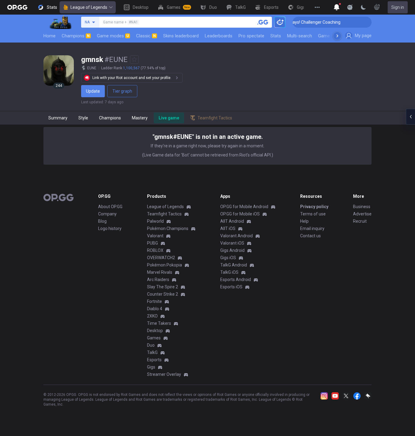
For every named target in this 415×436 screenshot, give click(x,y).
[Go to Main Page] (17, 7)
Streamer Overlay (164, 374)
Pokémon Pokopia (164, 265)
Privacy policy (314, 206)
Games (154, 337)
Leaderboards (218, 36)
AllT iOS (227, 228)
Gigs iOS (228, 257)
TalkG (152, 352)
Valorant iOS (232, 243)
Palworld (155, 221)
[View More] (317, 7)
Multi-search (299, 36)
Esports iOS (231, 286)
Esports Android (235, 279)
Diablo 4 (154, 308)
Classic (146, 36)
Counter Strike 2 (162, 294)
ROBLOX (155, 250)
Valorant (155, 235)
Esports (154, 359)
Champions (76, 36)
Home (49, 36)
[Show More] (337, 7)
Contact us (310, 235)
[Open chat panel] (410, 117)
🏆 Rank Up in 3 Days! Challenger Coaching (296, 22)
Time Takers (159, 323)
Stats (275, 36)
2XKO (152, 316)
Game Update (331, 36)
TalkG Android (233, 265)
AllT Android (232, 221)
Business (361, 206)
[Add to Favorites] (134, 59)
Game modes (113, 36)
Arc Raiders (158, 279)
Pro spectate (251, 36)
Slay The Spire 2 (162, 286)
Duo (151, 345)
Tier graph (122, 91)
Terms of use (313, 213)
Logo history (110, 228)
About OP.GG (110, 206)
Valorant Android (236, 235)
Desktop (155, 330)
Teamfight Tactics (164, 213)
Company (107, 213)
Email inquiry (312, 228)
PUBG (152, 243)
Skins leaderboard (181, 36)
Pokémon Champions (167, 228)
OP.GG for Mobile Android (244, 206)
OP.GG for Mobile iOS (240, 213)
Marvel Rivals (159, 272)
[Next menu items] (337, 36)
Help (304, 221)
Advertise (362, 213)
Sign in (397, 7)
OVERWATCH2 (161, 257)
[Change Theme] (363, 7)
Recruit (360, 221)
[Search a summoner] (263, 22)
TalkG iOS (229, 272)
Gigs (151, 367)
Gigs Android (232, 250)
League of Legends (88, 7)
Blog (102, 221)
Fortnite (154, 301)
